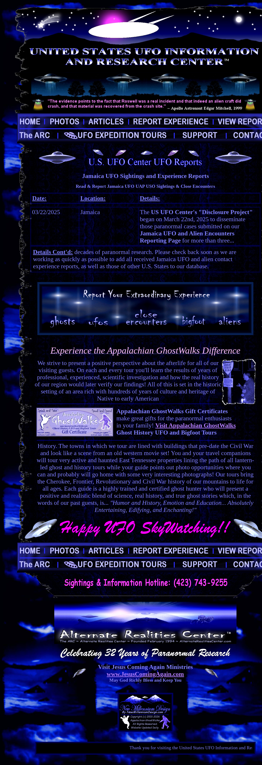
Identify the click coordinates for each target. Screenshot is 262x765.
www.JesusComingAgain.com (145, 674)
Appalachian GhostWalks (202, 425)
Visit (162, 425)
